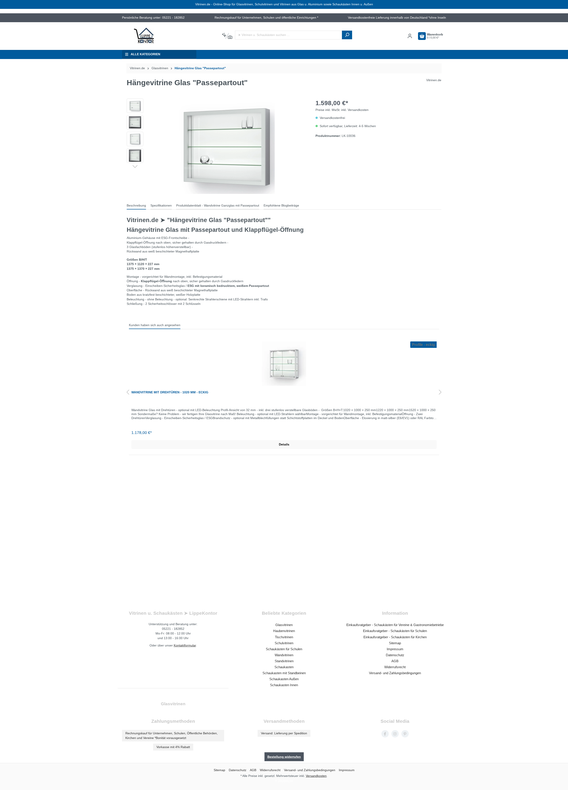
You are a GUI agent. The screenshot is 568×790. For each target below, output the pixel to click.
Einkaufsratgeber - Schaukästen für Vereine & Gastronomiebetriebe (395, 625)
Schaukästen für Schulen (284, 649)
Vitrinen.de (137, 68)
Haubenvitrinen (284, 631)
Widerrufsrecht (395, 667)
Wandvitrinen (284, 655)
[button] (135, 166)
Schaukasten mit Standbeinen (284, 673)
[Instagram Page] (395, 734)
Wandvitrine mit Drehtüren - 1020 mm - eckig (169, 392)
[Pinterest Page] (405, 734)
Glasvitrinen (284, 625)
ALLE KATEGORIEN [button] (145, 54)
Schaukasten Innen (284, 685)
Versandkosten (316, 776)
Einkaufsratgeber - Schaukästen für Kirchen (395, 637)
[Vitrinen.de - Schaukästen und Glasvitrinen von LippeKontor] (144, 36)
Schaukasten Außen (284, 679)
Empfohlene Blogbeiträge (281, 205)
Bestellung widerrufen (284, 756)
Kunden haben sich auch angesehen (154, 325)
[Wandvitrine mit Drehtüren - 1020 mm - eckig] (284, 363)
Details (284, 444)
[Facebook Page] (385, 734)
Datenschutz (395, 655)
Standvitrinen (284, 661)
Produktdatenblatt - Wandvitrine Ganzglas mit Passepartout (217, 205)
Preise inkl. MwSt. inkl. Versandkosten (342, 110)
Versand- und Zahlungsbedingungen (395, 673)
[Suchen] (347, 35)
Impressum (395, 649)
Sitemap (395, 643)
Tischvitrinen (284, 637)
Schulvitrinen (284, 643)
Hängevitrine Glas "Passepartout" (200, 68)
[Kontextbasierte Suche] (227, 36)
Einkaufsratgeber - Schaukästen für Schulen (395, 631)
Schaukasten (284, 667)
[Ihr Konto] (409, 36)
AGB (394, 661)
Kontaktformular (185, 645)
